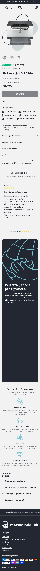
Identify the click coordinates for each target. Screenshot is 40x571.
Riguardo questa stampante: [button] (12, 136)
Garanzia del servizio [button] (9, 148)
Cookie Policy (7, 550)
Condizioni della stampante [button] (12, 142)
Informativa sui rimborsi (10, 545)
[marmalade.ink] (20, 7)
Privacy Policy (7, 547)
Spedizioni (5, 542)
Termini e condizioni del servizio (13, 539)
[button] (6, 7)
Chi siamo (5, 536)
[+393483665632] (10, 7)
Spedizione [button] (6, 155)
